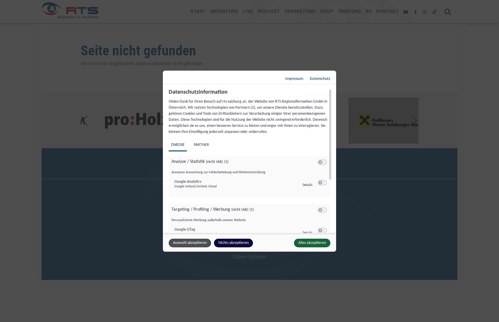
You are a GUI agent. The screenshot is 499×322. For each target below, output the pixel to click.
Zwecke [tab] (178, 145)
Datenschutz (320, 79)
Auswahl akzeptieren (190, 243)
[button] (320, 162)
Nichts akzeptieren (233, 243)
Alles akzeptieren (312, 243)
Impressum (294, 79)
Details (307, 185)
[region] (250, 161)
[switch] (322, 162)
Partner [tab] (201, 145)
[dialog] (249, 161)
